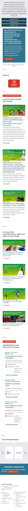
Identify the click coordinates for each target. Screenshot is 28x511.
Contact (5, 501)
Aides (4, 492)
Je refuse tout (14, 25)
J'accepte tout (14, 19)
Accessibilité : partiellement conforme (6, 495)
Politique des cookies (21, 492)
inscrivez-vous (13, 471)
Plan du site (6, 503)
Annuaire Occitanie (15, 83)
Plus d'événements (9, 341)
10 (14, 66)
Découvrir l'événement (12, 375)
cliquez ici (13, 15)
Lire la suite (8, 59)
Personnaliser (14, 22)
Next (25, 453)
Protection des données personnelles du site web (21, 496)
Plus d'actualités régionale (12, 95)
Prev (2, 453)
